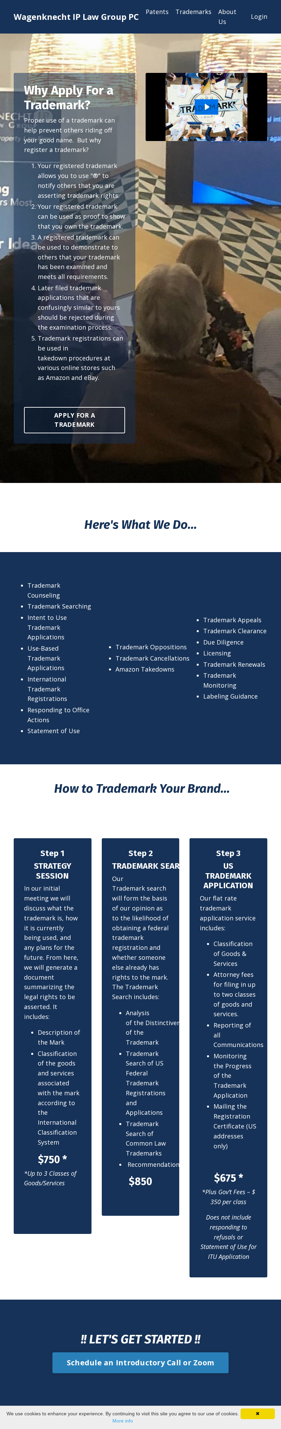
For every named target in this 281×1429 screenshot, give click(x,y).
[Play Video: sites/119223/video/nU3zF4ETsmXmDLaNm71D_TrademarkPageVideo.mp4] (207, 107)
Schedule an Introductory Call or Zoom (140, 1362)
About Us (227, 17)
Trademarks (193, 12)
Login (259, 16)
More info (122, 1421)
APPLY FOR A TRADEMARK (74, 420)
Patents (157, 12)
